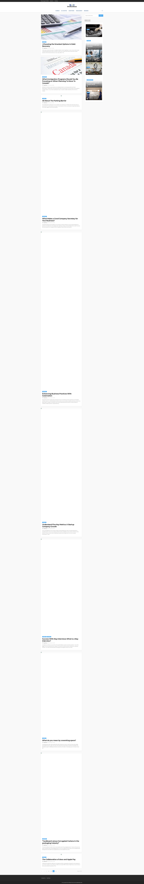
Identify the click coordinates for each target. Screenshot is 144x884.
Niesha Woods (90, 48)
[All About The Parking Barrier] (61, 95)
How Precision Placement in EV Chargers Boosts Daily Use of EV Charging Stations (94, 32)
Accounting (64, 10)
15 (55, 871)
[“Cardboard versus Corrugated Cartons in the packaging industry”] (61, 794)
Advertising (71, 10)
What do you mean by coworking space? (59, 740)
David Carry (45, 48)
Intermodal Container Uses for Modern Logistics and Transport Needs (93, 83)
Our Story (48, 878)
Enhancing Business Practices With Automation (56, 395)
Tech (88, 29)
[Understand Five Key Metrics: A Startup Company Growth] (61, 464)
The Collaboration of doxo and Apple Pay (58, 859)
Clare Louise (90, 73)
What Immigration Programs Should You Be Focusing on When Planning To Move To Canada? (60, 81)
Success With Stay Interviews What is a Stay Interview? (60, 640)
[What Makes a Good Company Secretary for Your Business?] (61, 162)
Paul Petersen (90, 60)
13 (51, 871)
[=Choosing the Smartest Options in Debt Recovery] (61, 27)
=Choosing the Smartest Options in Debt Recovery (58, 45)
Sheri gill (89, 35)
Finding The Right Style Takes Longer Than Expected (92, 96)
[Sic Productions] (72, 5)
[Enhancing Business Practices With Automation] (61, 310)
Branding (86, 10)
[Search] (102, 10)
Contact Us (43, 878)
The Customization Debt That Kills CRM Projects (93, 58)
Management (79, 10)
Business (57, 10)
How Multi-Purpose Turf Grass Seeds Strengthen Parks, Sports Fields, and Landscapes (93, 44)
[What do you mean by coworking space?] (61, 694)
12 (48, 871)
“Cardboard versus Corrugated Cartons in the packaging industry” (60, 842)
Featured (49, 636)
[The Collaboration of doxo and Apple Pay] (61, 854)
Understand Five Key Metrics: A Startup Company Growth (58, 526)
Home (88, 67)
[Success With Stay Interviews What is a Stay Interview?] (61, 586)
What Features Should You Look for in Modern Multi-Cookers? (93, 70)
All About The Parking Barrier (54, 101)
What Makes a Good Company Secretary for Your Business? (60, 220)
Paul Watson (90, 98)
